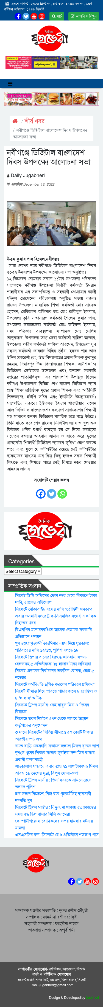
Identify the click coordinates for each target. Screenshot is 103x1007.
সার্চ (58, 16)
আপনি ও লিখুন (85, 16)
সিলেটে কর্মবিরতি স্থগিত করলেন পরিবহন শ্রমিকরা (54, 684)
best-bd (92, 997)
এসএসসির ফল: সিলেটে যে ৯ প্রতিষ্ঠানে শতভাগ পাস (57, 835)
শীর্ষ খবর (34, 121)
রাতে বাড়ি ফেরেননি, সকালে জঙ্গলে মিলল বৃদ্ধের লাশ (57, 746)
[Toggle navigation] (10, 83)
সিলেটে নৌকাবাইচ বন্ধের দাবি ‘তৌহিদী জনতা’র (53, 609)
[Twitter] (51, 491)
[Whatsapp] (62, 491)
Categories (21, 561)
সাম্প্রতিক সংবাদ (24, 586)
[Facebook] (41, 491)
